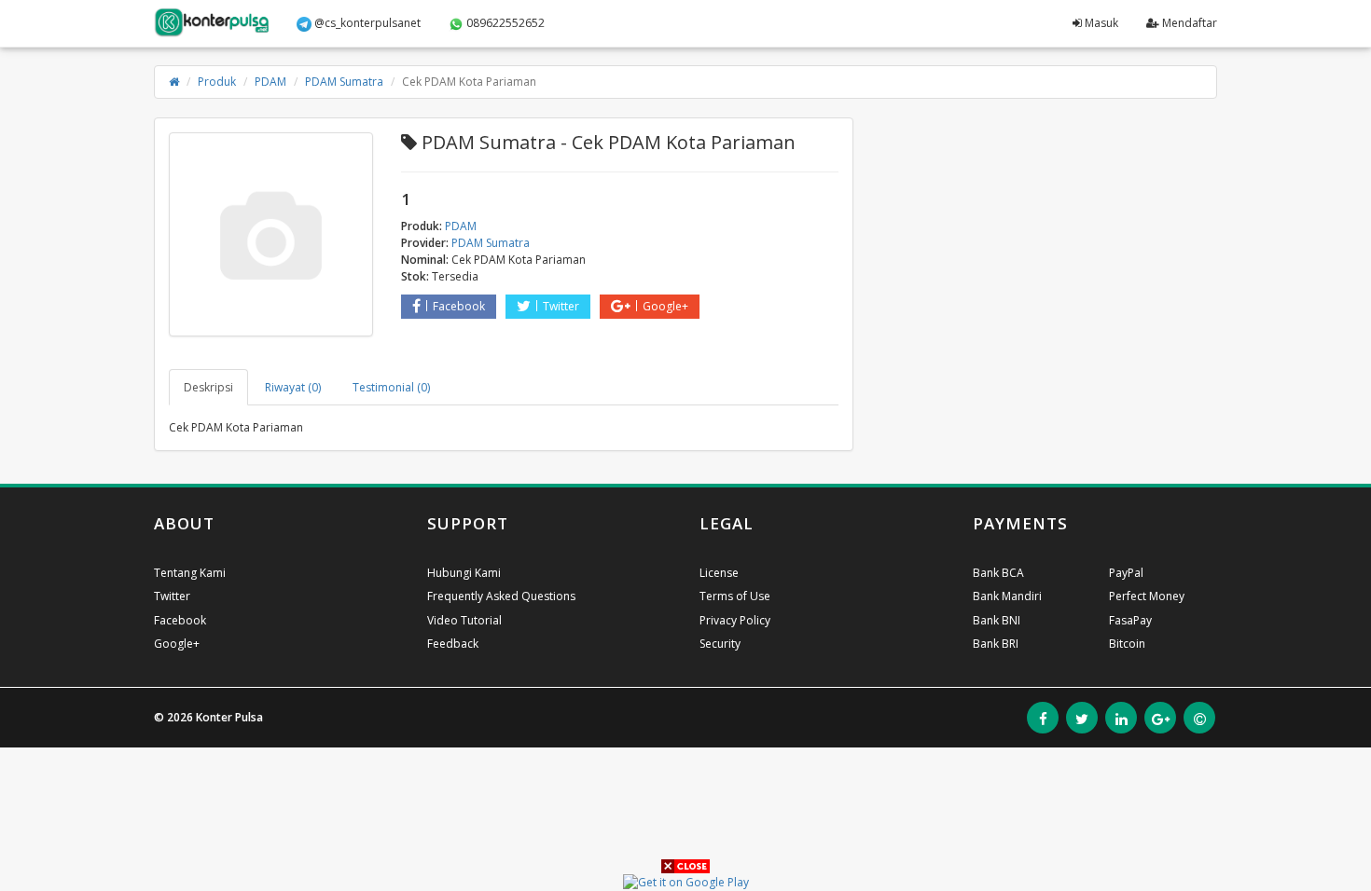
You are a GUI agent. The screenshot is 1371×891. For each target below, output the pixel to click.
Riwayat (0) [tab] (293, 387)
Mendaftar (1188, 23)
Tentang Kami (190, 573)
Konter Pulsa (229, 717)
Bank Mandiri (1007, 596)
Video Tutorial (464, 620)
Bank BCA (998, 573)
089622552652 (504, 23)
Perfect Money (1146, 596)
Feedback (452, 643)
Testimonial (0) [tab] (391, 387)
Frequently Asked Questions (501, 596)
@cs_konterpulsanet (366, 23)
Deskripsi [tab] (208, 387)
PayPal (1126, 573)
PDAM (270, 81)
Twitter (561, 306)
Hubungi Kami (464, 573)
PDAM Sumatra (344, 81)
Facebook (459, 306)
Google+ (665, 306)
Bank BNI (996, 620)
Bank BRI (995, 643)
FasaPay (1130, 620)
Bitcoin (1127, 643)
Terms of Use (734, 596)
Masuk (1100, 23)
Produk (217, 81)
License (719, 573)
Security (720, 643)
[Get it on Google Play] (686, 881)
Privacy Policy (734, 620)
